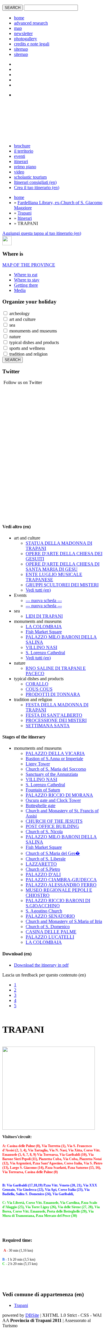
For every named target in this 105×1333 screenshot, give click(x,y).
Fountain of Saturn (43, 789)
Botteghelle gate (40, 805)
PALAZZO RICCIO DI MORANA (59, 795)
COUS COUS (39, 689)
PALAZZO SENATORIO (50, 916)
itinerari (21, 161)
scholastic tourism (30, 177)
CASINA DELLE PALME (51, 931)
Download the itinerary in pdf (41, 965)
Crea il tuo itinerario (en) (36, 187)
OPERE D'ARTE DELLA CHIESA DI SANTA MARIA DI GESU (62, 567)
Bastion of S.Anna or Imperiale (54, 758)
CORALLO (37, 683)
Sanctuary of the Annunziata (52, 774)
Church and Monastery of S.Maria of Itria (64, 921)
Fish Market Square (44, 631)
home (19, 17)
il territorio (23, 151)
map (18, 28)
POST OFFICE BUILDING (52, 826)
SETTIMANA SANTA (48, 725)
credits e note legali (31, 43)
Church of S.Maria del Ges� (53, 853)
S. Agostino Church (44, 910)
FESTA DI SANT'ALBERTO (54, 715)
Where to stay (26, 279)
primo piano (25, 166)
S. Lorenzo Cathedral (45, 652)
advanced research (31, 23)
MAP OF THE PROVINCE (28, 264)
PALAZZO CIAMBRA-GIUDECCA (61, 879)
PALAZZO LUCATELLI (50, 937)
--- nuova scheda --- (44, 600)
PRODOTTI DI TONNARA (53, 694)
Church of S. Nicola (44, 831)
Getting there (26, 285)
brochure (22, 145)
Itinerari (25, 218)
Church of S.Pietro (43, 869)
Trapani (25, 213)
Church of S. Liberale (46, 858)
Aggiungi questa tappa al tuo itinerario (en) (41, 233)
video (19, 171)
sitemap (21, 49)
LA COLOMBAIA (44, 626)
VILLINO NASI (41, 647)
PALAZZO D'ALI (43, 874)
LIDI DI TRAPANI (44, 616)
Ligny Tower (38, 763)
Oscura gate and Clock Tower (53, 800)
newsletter (23, 33)
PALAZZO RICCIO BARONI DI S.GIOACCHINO (58, 903)
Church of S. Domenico (48, 926)
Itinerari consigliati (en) (35, 182)
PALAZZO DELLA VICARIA (55, 753)
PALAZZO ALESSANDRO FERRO (61, 884)
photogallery (25, 38)
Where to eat (25, 274)
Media (20, 290)
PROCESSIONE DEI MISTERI (56, 720)
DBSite (32, 1315)
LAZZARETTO (41, 864)
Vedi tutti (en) (38, 590)
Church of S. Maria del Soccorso (56, 769)
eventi (19, 156)
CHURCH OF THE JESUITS (54, 821)
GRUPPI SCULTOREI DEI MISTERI (62, 584)
